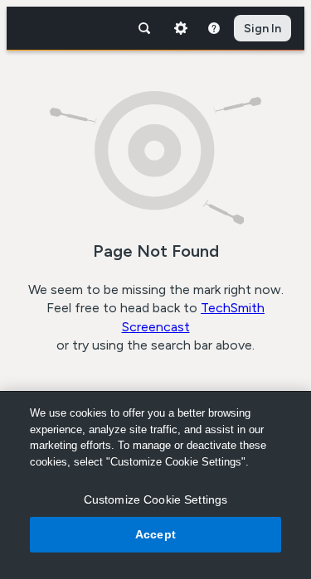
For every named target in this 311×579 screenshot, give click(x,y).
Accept (155, 534)
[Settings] (181, 28)
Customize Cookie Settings (156, 499)
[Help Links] (214, 28)
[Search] (144, 28)
